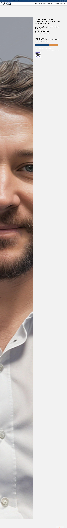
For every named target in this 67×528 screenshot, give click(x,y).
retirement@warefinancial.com (26, 0)
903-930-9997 (18, 0)
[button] (36, 3)
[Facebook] (65, 1)
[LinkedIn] (60, 1)
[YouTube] (62, 1)
